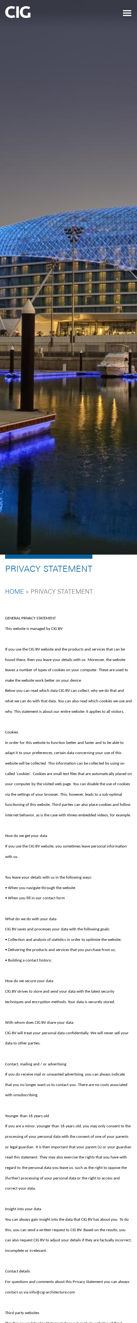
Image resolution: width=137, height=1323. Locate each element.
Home (14, 600)
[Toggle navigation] (127, 13)
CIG (35, 14)
